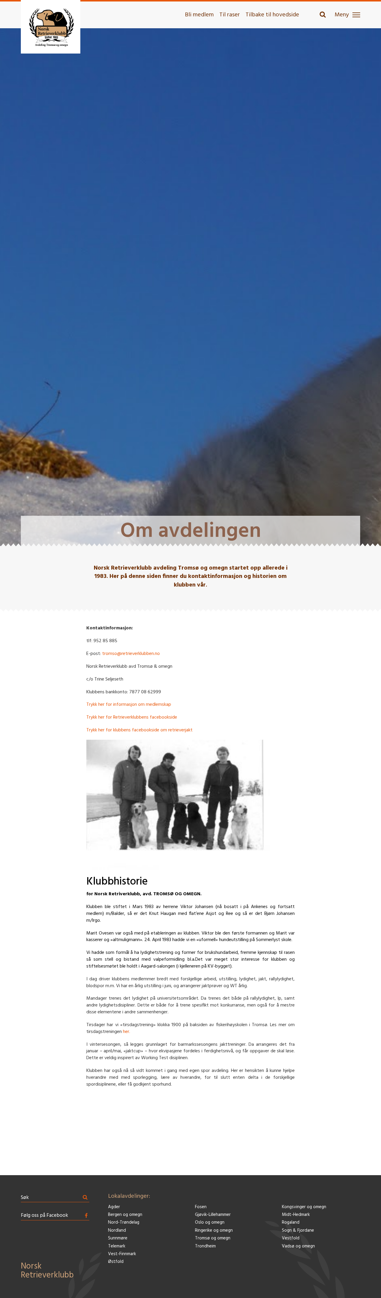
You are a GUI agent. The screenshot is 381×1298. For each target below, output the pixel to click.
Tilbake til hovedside (272, 15)
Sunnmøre (117, 1238)
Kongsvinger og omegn (304, 1207)
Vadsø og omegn (298, 1246)
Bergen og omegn (125, 1215)
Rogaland (290, 1222)
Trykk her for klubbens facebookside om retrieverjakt (139, 730)
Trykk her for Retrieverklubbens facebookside (131, 717)
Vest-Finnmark (122, 1254)
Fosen (201, 1207)
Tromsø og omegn (212, 1238)
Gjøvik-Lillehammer (213, 1215)
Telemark (116, 1246)
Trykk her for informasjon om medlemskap (128, 704)
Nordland (117, 1231)
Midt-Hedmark (296, 1215)
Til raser (229, 15)
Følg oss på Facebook (44, 1215)
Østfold (116, 1262)
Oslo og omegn (209, 1222)
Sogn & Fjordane (298, 1231)
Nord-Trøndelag (123, 1222)
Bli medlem (199, 15)
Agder (114, 1207)
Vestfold (290, 1238)
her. (126, 1032)
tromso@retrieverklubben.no (131, 654)
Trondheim (205, 1246)
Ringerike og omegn (214, 1231)
